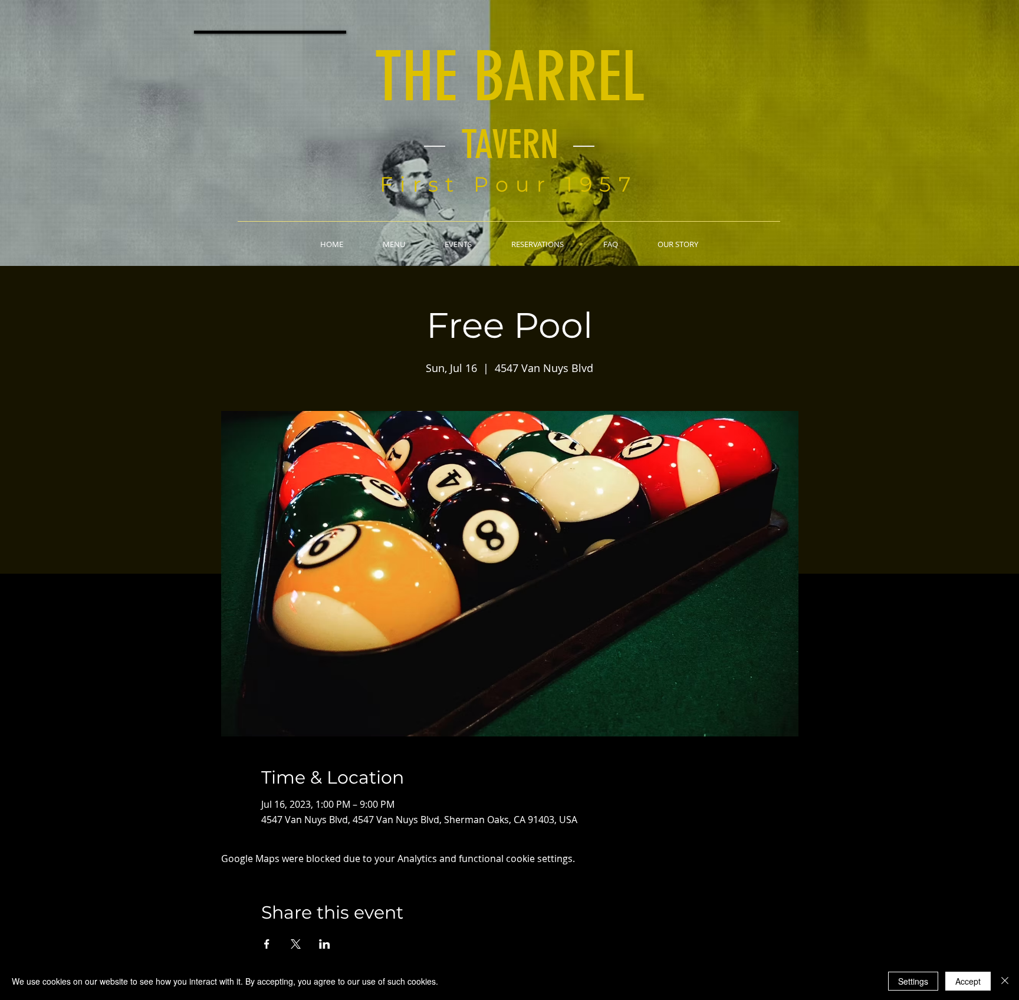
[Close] (1005, 981)
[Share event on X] (295, 944)
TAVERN (509, 144)
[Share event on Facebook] (266, 944)
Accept (968, 981)
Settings (913, 981)
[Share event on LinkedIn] (324, 944)
